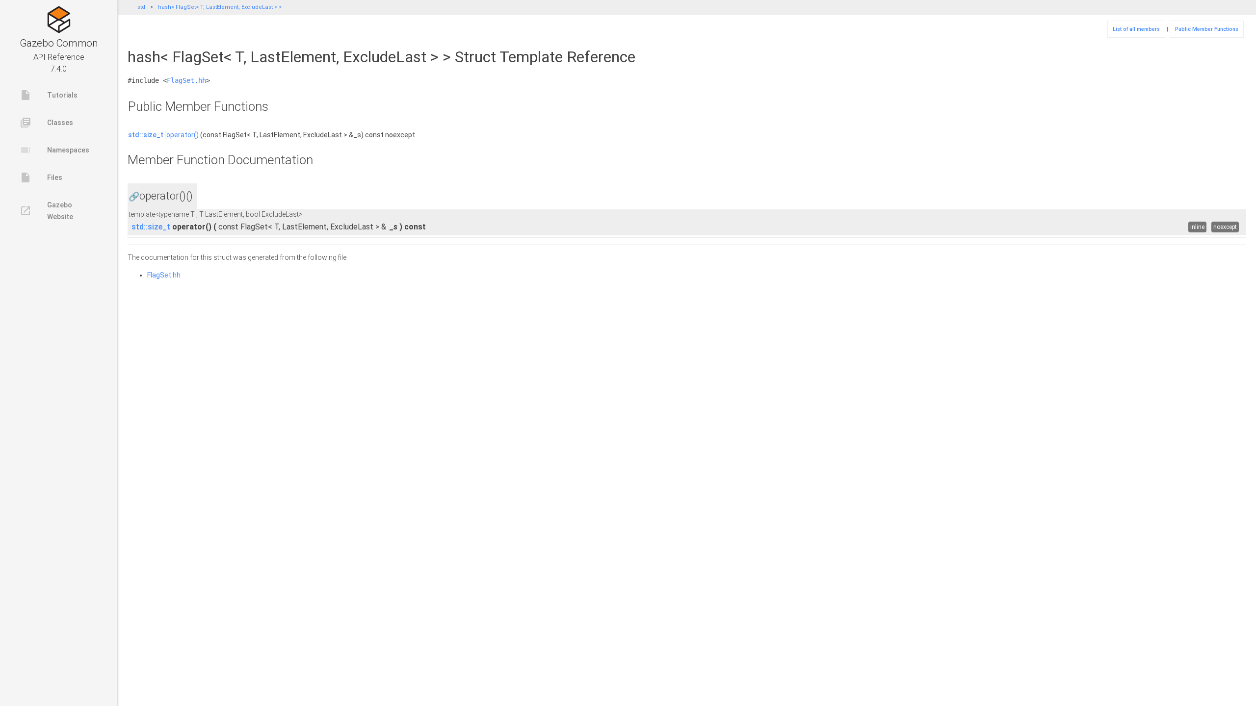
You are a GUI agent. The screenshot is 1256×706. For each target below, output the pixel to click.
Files (41, 177)
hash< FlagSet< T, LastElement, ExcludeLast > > (220, 7)
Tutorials (49, 95)
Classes (46, 122)
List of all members (1136, 29)
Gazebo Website (46, 211)
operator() (182, 135)
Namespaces (54, 150)
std (141, 7)
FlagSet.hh (186, 80)
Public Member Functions (1206, 29)
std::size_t (145, 135)
